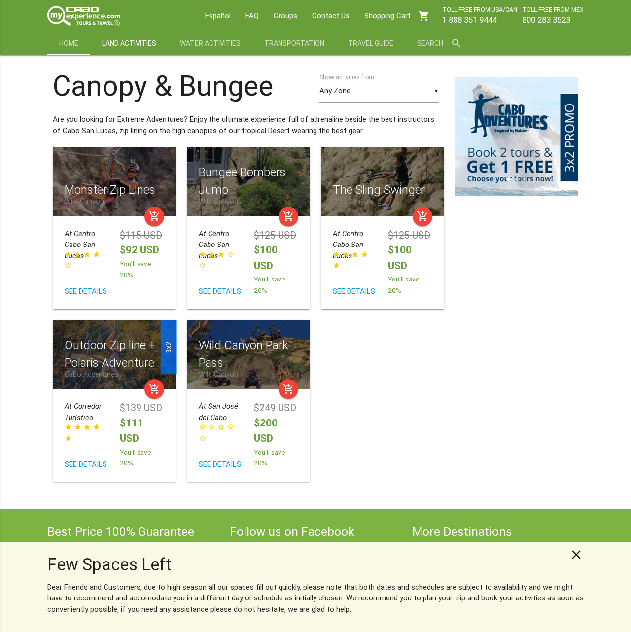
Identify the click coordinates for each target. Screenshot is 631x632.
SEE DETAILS (86, 291)
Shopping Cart (397, 16)
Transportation (294, 43)
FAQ (252, 15)
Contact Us (331, 15)
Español (218, 15)
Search (439, 43)
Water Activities (210, 43)
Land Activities (129, 43)
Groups (285, 15)
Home (68, 43)
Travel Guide (370, 43)
